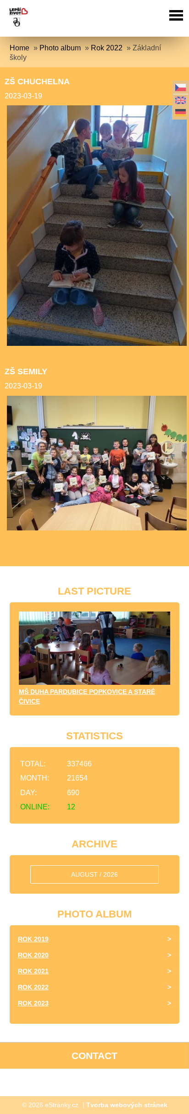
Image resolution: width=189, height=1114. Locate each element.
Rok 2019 (33, 939)
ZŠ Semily (26, 371)
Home (19, 48)
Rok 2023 (33, 1003)
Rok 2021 (33, 971)
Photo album (60, 48)
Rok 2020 (33, 955)
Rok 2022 (106, 48)
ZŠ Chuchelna (37, 81)
